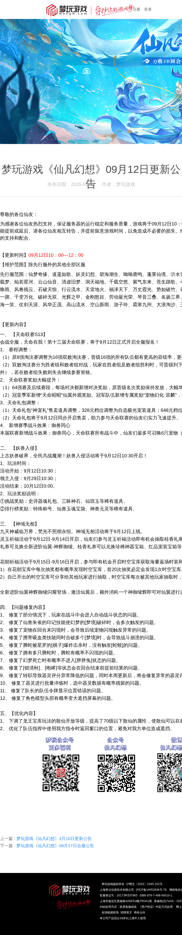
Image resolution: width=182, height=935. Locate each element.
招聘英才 (126, 912)
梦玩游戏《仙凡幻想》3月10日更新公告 (46, 838)
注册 (136, 9)
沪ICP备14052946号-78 (151, 889)
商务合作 (139, 912)
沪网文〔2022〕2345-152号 (144, 884)
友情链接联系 (110, 912)
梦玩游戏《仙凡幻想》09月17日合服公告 (47, 845)
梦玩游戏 (107, 884)
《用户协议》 (147, 906)
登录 (148, 9)
